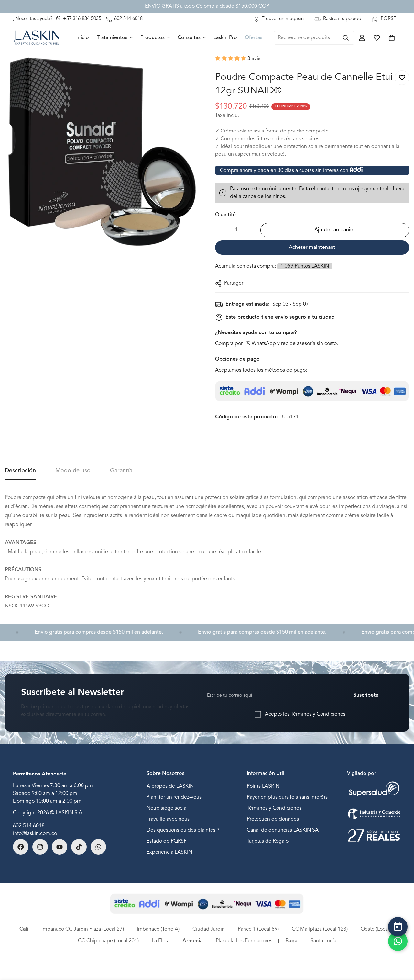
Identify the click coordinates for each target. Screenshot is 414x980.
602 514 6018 (29, 825)
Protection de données (273, 819)
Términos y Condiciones (318, 714)
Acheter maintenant (312, 247)
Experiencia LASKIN (169, 852)
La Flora (160, 940)
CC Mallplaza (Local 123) (320, 929)
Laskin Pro (225, 37)
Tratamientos (112, 37)
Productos (152, 37)
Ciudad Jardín (208, 929)
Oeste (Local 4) (378, 929)
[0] (391, 37)
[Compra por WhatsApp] (398, 941)
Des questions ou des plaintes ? (183, 830)
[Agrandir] (193, 68)
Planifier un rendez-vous (174, 797)
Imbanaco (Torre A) (158, 929)
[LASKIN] (36, 37)
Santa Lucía (323, 940)
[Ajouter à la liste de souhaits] (402, 77)
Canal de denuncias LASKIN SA (283, 830)
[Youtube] (59, 847)
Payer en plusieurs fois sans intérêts (287, 797)
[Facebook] (20, 847)
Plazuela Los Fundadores (244, 940)
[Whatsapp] (98, 847)
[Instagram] (40, 847)
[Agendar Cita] (398, 926)
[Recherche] (345, 38)
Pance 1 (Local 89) (258, 929)
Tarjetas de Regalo (268, 841)
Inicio (82, 37)
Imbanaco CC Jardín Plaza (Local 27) (82, 929)
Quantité (225, 214)
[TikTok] (79, 847)
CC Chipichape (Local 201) (108, 940)
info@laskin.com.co (35, 833)
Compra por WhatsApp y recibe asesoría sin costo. (276, 343)
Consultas (189, 37)
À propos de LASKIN (170, 786)
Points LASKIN (263, 786)
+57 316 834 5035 (81, 18)
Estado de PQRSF (167, 841)
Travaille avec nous (168, 819)
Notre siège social (167, 808)
